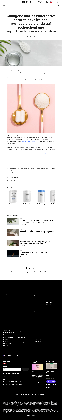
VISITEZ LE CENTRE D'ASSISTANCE (14, 384)
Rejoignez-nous (39, 2)
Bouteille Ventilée (8, 343)
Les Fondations (7, 339)
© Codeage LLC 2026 (31, 415)
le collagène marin (11, 151)
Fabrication (49, 302)
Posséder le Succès (8, 332)
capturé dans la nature (37, 162)
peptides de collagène (42, 153)
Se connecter (46, 2)
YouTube (48, 328)
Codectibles (6, 330)
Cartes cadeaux (36, 297)
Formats (5, 345)
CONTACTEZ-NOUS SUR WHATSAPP (14, 381)
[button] (5, 2)
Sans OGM (5, 341)
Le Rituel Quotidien (8, 337)
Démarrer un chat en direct (13, 373)
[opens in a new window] (58, 5)
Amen (33, 299)
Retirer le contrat (37, 341)
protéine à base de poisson (29, 141)
